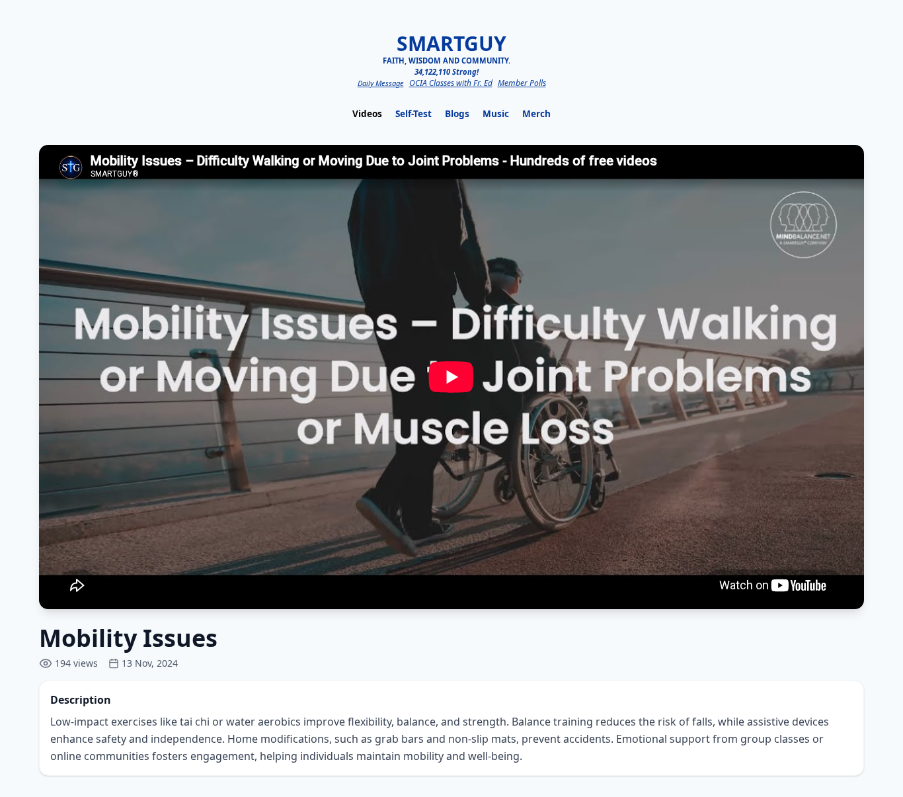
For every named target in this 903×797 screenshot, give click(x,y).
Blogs (457, 113)
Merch (536, 113)
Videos (367, 113)
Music (496, 113)
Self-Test (413, 113)
